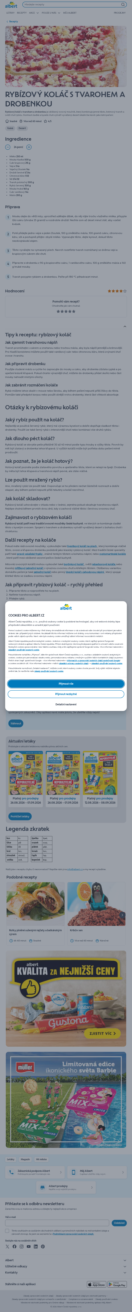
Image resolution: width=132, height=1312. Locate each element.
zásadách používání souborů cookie (23, 650)
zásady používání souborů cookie (48, 671)
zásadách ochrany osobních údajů (73, 663)
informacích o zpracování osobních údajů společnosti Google (93, 660)
